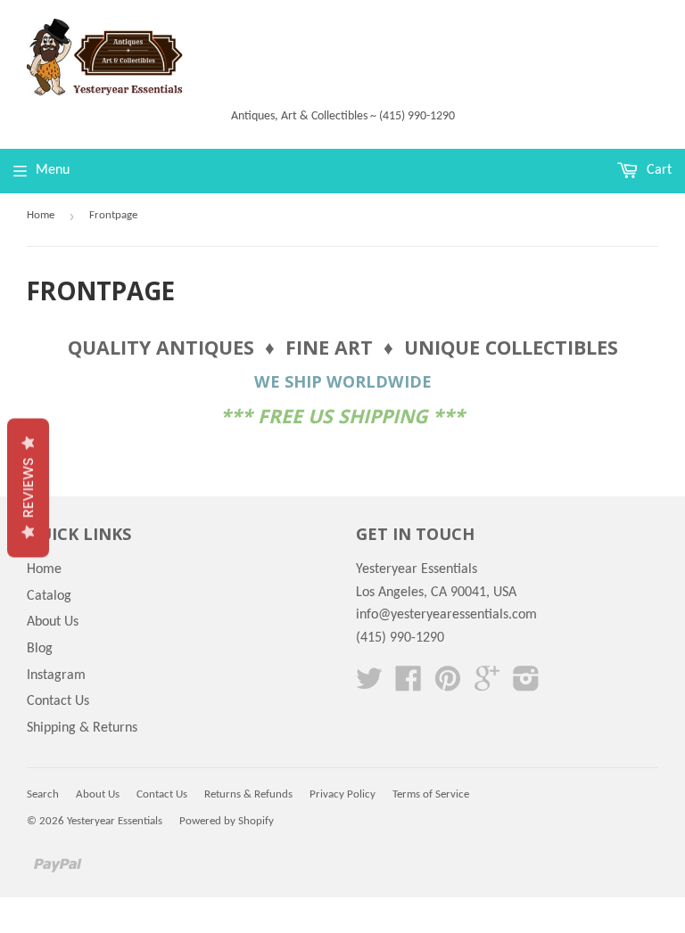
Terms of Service (430, 794)
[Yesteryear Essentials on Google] (487, 685)
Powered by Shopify (226, 821)
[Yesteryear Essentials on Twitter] (369, 685)
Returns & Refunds (248, 794)
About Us (52, 622)
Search (43, 794)
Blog (40, 649)
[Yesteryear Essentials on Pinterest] (447, 685)
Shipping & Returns (82, 728)
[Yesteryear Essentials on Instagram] (526, 685)
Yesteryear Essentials (114, 821)
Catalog (49, 596)
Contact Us (58, 701)
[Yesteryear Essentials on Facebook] (408, 685)
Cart (657, 170)
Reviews (28, 487)
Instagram (56, 675)
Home (40, 215)
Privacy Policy (342, 794)
